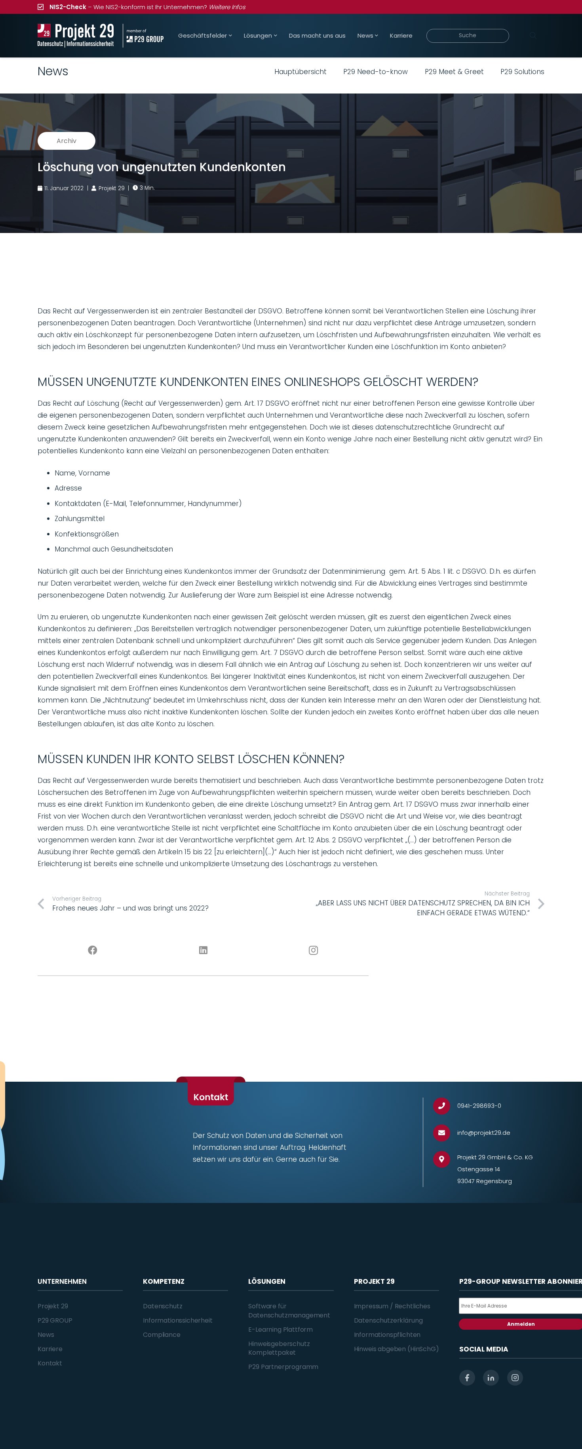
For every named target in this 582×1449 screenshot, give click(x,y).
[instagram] (515, 1378)
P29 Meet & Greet (454, 71)
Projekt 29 (53, 1306)
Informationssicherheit (177, 1320)
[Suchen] (532, 35)
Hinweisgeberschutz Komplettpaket (279, 1348)
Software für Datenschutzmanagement (289, 1310)
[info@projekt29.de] (445, 1133)
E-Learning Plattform (280, 1329)
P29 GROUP (55, 1320)
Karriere (50, 1349)
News (46, 1334)
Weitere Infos (227, 7)
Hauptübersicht (300, 71)
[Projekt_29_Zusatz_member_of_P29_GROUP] (143, 36)
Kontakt (50, 1363)
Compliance (161, 1334)
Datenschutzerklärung (388, 1320)
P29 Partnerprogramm (283, 1366)
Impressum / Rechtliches (392, 1306)
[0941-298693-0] (445, 1106)
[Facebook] (93, 950)
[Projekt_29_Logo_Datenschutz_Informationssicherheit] (76, 36)
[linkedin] (491, 1378)
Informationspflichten (387, 1334)
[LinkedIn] (203, 950)
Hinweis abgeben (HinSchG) (396, 1349)
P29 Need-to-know (375, 71)
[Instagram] (314, 950)
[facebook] (467, 1378)
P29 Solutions (522, 71)
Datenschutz (162, 1306)
